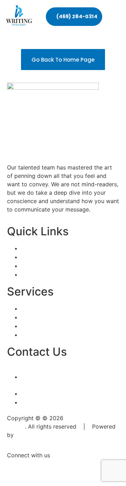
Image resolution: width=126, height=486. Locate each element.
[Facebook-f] (15, 468)
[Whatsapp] (54, 468)
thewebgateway (36, 434)
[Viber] (73, 468)
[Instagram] (35, 468)
